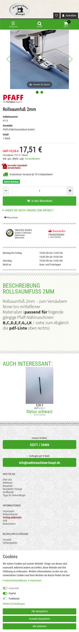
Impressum (8, 511)
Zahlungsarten (10, 542)
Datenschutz (9, 523)
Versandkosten (32, 158)
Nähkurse (7, 482)
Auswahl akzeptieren (39, 618)
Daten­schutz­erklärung (15, 580)
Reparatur (8, 485)
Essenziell (14, 588)
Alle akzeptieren (39, 611)
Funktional (14, 598)
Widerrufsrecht (10, 514)
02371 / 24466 (39, 445)
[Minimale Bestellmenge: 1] (6, 190)
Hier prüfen (55, 237)
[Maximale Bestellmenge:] (70, 190)
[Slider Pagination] (37, 92)
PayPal (12, 593)
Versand (7, 539)
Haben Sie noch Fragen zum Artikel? (28, 210)
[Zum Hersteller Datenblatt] (15, 166)
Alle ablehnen (39, 626)
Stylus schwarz (39, 411)
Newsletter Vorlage (12, 489)
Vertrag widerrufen (12, 517)
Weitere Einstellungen (14, 603)
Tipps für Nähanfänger (14, 495)
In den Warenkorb (41, 201)
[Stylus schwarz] (39, 385)
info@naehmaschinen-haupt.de (39, 463)
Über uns (7, 479)
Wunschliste (12, 217)
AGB (5, 520)
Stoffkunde (8, 492)
